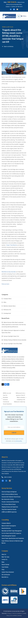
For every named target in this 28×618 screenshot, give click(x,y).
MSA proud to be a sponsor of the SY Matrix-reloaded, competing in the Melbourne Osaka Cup (19, 397)
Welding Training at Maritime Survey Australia (15, 340)
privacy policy (19, 441)
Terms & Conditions (17, 613)
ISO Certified (13, 615)
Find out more (5, 284)
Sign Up (14, 432)
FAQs (5, 302)
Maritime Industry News (10, 306)
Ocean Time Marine (11, 245)
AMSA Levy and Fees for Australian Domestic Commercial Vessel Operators (7, 398)
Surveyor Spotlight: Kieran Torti (11, 336)
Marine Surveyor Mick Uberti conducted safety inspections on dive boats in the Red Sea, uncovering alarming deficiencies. (14, 324)
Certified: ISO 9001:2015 (16, 6)
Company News (7, 298)
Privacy (9, 613)
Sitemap (20, 615)
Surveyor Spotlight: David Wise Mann (13, 343)
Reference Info (7, 309)
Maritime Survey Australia (9, 272)
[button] (23, 16)
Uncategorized (7, 313)
